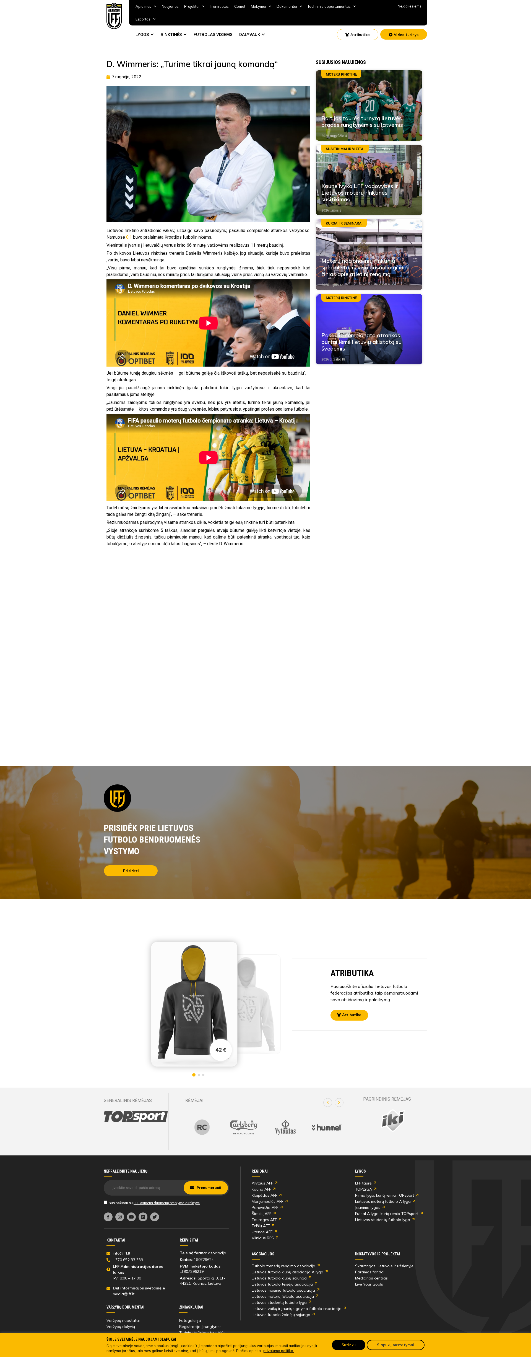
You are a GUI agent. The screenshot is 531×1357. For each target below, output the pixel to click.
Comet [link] (239, 6)
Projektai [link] (191, 6)
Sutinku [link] (349, 1345)
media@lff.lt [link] (123, 1293)
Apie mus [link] (143, 6)
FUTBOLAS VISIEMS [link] (213, 34)
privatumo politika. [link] (278, 1350)
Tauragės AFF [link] (264, 1219)
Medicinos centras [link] (371, 1278)
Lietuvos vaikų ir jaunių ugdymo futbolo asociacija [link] (297, 1308)
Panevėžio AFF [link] (265, 1207)
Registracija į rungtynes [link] (200, 1326)
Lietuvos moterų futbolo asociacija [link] (283, 1296)
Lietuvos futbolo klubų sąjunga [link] (279, 1278)
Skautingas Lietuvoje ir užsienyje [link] (384, 1265)
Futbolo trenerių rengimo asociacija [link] (283, 1265)
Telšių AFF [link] (261, 1225)
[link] (114, 16)
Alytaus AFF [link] (262, 1183)
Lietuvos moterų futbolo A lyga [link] (383, 1201)
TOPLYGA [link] (363, 1189)
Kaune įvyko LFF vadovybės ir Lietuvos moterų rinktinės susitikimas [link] (359, 192)
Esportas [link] (143, 19)
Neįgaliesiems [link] (409, 6)
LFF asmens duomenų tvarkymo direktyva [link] (167, 1203)
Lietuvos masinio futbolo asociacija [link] (283, 1290)
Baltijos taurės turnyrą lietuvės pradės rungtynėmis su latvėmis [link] (362, 121)
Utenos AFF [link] (262, 1231)
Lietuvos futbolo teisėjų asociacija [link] (282, 1284)
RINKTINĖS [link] (171, 34)
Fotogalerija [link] (190, 1320)
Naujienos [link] (170, 6)
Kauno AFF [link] (261, 1189)
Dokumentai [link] (287, 6)
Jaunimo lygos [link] (367, 1207)
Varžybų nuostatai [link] (123, 1320)
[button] (327, 1102)
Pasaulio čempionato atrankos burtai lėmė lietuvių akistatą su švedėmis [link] (361, 342)
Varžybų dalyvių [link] (120, 1326)
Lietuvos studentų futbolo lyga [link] (382, 1219)
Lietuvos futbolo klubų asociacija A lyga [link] (287, 1272)
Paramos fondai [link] (369, 1272)
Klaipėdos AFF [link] (264, 1195)
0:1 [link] (129, 237)
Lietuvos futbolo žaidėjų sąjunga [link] (281, 1314)
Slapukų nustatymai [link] (395, 1345)
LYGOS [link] (142, 34)
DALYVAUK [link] (249, 34)
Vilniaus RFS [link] (263, 1237)
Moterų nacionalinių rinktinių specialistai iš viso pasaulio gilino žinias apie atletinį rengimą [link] (364, 267)
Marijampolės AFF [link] (267, 1201)
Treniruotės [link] (219, 6)
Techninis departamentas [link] (329, 6)
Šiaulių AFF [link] (261, 1213)
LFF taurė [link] (363, 1183)
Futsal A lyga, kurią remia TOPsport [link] (386, 1213)
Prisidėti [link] (131, 871)
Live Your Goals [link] (369, 1284)
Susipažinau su (154, 1203)
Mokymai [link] (258, 6)
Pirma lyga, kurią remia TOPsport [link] (384, 1195)
